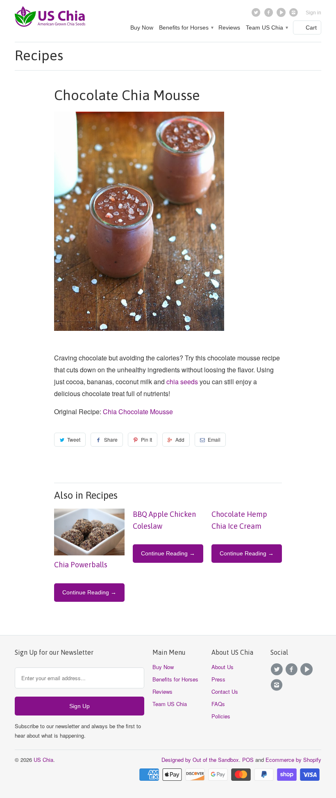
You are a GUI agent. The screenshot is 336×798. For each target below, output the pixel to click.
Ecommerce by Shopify (293, 760)
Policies (220, 716)
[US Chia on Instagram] (294, 14)
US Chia (43, 760)
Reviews (229, 27)
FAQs (218, 704)
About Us (222, 667)
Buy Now (141, 27)
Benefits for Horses (186, 27)
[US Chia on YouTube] (282, 14)
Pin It (146, 439)
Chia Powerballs (80, 564)
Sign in (313, 13)
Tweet (73, 439)
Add (179, 439)
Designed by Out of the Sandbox (200, 760)
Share (111, 439)
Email (214, 439)
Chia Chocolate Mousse (138, 411)
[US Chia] (50, 19)
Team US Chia (266, 27)
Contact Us (224, 691)
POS (248, 760)
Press (218, 679)
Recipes (39, 55)
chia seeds (182, 381)
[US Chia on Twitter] (257, 14)
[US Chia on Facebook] (269, 14)
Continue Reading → (89, 592)
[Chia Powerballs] (89, 552)
